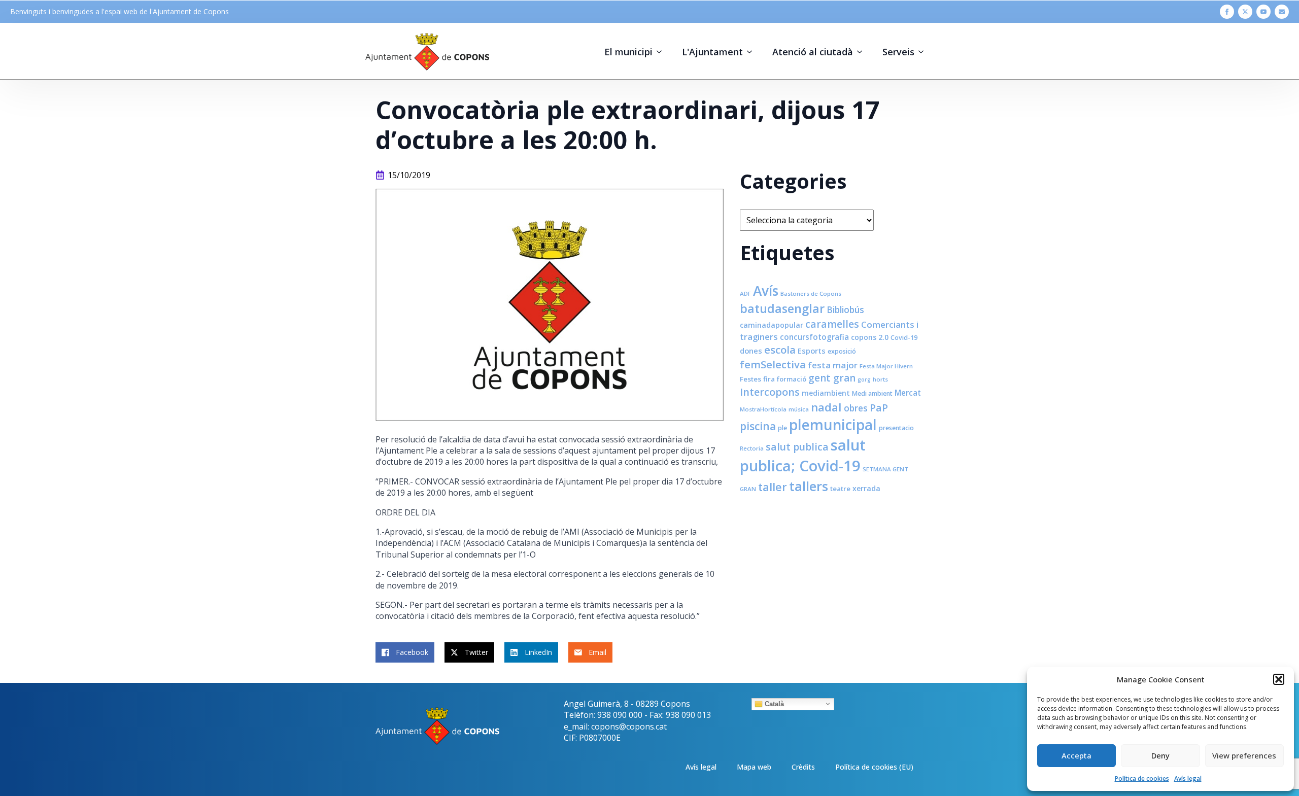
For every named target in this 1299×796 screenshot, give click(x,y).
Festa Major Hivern (886, 366)
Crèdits (803, 767)
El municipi (628, 52)
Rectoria (752, 448)
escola (780, 349)
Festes (750, 379)
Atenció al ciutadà (812, 52)
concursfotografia (814, 337)
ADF (745, 293)
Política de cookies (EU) (874, 767)
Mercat (908, 393)
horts (880, 379)
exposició (842, 351)
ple (782, 428)
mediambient (826, 393)
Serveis (898, 52)
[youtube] (1263, 12)
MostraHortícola (763, 409)
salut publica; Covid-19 (803, 455)
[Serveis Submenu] (924, 51)
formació (791, 379)
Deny (1160, 755)
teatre (840, 488)
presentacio (896, 428)
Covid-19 (904, 337)
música (799, 409)
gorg (864, 379)
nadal (826, 407)
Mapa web (754, 767)
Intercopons (770, 392)
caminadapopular (771, 325)
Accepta (1076, 755)
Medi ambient (872, 393)
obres (856, 408)
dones (751, 350)
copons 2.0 (869, 337)
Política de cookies (1142, 778)
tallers (808, 486)
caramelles (832, 324)
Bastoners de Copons (810, 293)
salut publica (797, 447)
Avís (765, 291)
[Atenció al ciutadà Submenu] (862, 51)
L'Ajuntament (712, 52)
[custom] (1282, 12)
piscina (758, 426)
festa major (833, 365)
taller (772, 486)
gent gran (832, 378)
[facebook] (1227, 12)
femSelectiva (773, 364)
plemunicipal (833, 424)
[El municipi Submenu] (662, 51)
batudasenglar (782, 308)
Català (773, 703)
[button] (1279, 679)
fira (769, 379)
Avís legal (1188, 778)
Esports (812, 350)
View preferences (1244, 755)
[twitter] (1245, 12)
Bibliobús (845, 309)
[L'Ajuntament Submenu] (752, 51)
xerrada (866, 488)
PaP (879, 407)
